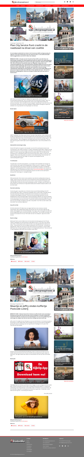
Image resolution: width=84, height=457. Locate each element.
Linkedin (27, 261)
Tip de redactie (46, 446)
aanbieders (48, 5)
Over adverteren (46, 442)
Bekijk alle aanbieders (68, 120)
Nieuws (28, 442)
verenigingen (65, 5)
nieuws (23, 5)
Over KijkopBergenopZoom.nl (49, 441)
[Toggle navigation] (73, 6)
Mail (33, 261)
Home (28, 441)
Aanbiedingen (29, 449)
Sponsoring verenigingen (48, 444)
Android (25, 257)
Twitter (21, 261)
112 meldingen (30, 5)
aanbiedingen (56, 5)
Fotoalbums (29, 446)
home (17, 5)
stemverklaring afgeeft (39, 169)
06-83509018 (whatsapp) (65, 441)
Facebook (14, 261)
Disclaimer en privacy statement (49, 447)
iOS (22, 257)
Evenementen (29, 444)
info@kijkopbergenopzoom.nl (66, 442)
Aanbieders (29, 447)
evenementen (39, 5)
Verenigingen (29, 451)
